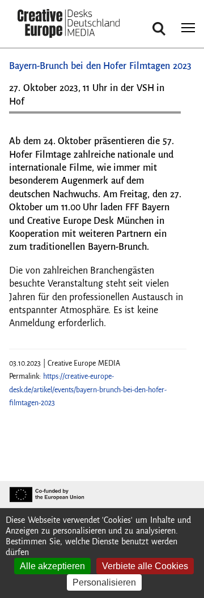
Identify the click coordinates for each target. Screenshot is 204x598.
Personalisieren (104, 582)
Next (166, 116)
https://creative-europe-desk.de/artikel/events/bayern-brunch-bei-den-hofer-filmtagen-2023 (88, 389)
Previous (29, 116)
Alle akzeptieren (52, 566)
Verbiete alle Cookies (145, 566)
